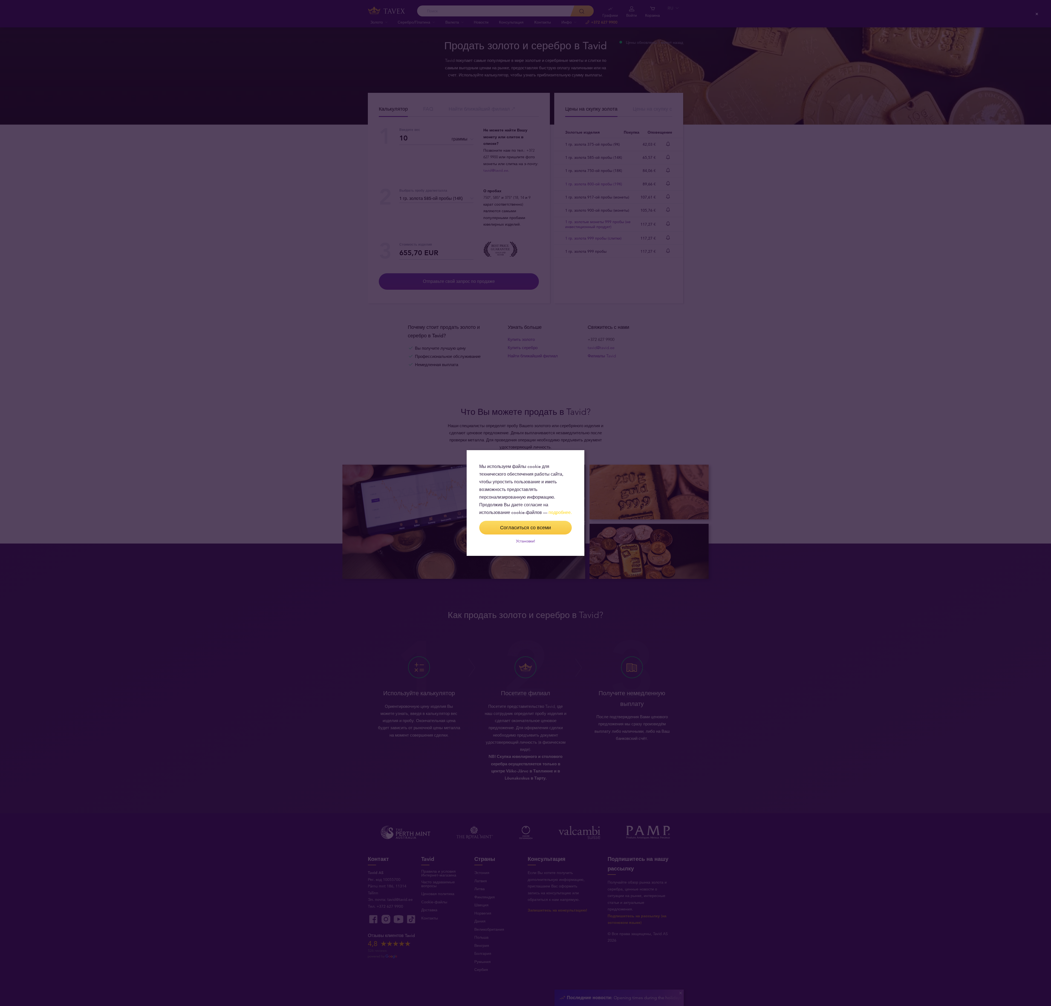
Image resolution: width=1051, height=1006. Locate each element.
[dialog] (525, 503)
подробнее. (560, 512)
